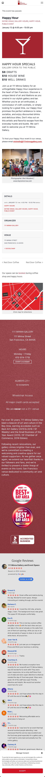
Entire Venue (8, 21)
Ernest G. (11, 590)
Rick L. (10, 712)
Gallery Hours (21, 21)
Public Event (8, 24)
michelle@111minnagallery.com (27, 141)
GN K (10, 700)
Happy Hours (9, 206)
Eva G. (10, 618)
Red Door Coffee (11, 262)
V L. (9, 723)
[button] (42, 753)
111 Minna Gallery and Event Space (24, 565)
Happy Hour (34, 21)
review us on (25, 579)
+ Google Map (9, 248)
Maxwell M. (12, 651)
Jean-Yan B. (12, 640)
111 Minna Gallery (11, 225)
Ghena (10, 689)
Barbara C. (12, 604)
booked (22, 273)
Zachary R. (12, 744)
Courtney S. (12, 660)
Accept (22, 771)
